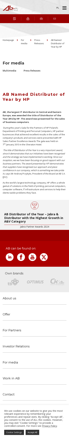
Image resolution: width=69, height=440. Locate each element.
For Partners (12, 330)
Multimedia (9, 70)
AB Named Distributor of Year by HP (57, 43)
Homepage (8, 40)
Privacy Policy (49, 425)
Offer (6, 314)
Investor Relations (16, 346)
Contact (9, 394)
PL (57, 7)
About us (9, 298)
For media (24, 42)
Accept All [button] (32, 432)
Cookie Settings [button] (14, 432)
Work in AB (11, 378)
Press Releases (39, 42)
